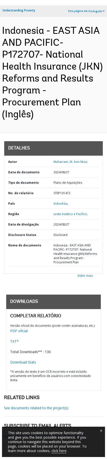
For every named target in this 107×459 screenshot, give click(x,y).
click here (59, 450)
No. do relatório (21, 193)
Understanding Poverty (18, 10)
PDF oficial (19, 330)
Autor (12, 162)
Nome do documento (24, 245)
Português (95, 11)
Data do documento (24, 172)
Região (13, 214)
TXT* (14, 341)
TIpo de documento (23, 183)
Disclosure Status (22, 235)
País (11, 203)
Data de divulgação (23, 224)
